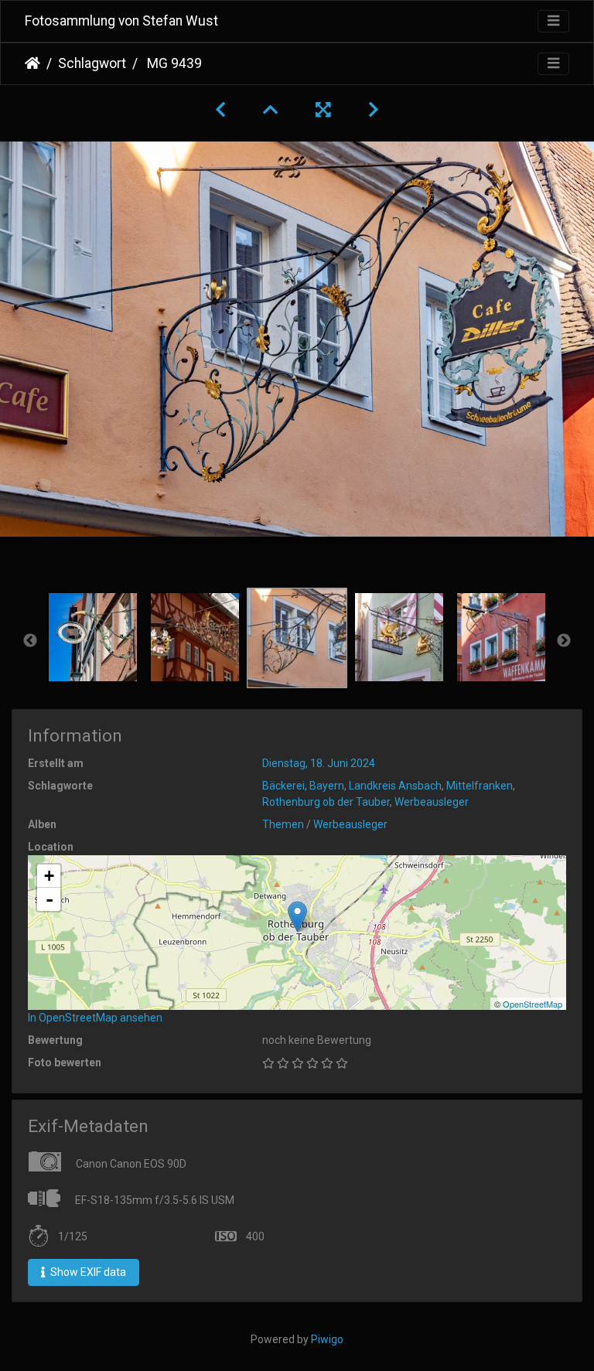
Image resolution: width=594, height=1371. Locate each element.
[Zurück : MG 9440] (220, 110)
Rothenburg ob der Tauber (326, 802)
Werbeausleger (431, 802)
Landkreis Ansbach (395, 785)
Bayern (326, 785)
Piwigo (327, 1339)
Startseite (32, 63)
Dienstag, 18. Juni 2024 (318, 763)
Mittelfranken (479, 785)
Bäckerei (283, 785)
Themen (283, 824)
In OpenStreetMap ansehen (95, 1017)
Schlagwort (92, 63)
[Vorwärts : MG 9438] (374, 110)
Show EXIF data (87, 1272)
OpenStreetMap (532, 1004)
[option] (93, 637)
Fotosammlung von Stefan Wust (121, 21)
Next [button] (564, 641)
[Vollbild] (323, 110)
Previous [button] (30, 641)
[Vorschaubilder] (270, 110)
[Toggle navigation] (553, 21)
